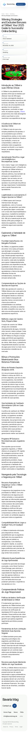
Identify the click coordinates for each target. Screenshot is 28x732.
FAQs (22, 712)
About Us (5, 726)
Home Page (7, 712)
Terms (16, 726)
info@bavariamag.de (10, 716)
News (7, 14)
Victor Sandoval (7, 38)
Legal (21, 726)
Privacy (11, 726)
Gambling (12, 14)
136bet (22, 111)
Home (3, 14)
